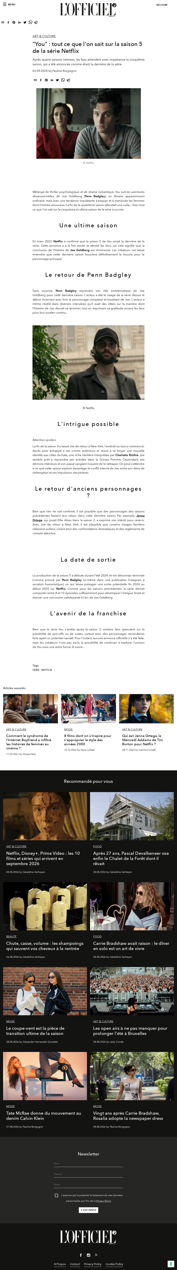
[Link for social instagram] (88, 1256)
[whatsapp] (30, 23)
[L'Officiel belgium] (88, 10)
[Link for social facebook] (81, 1256)
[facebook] (8, 23)
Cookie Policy (114, 1264)
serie (36, 670)
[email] (3, 23)
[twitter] (25, 23)
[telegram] (36, 23)
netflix (46, 670)
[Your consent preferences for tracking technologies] (171, 1264)
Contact (75, 1264)
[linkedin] (19, 23)
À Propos (60, 1264)
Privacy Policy (103, 1201)
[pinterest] (14, 23)
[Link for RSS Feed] (96, 1255)
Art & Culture (44, 36)
